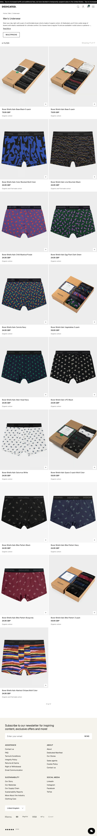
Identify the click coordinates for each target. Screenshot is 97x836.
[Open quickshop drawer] (45, 104)
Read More (7, 29)
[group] (24, 76)
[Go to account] (83, 6)
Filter (6, 43)
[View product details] (24, 112)
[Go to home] (9, 7)
